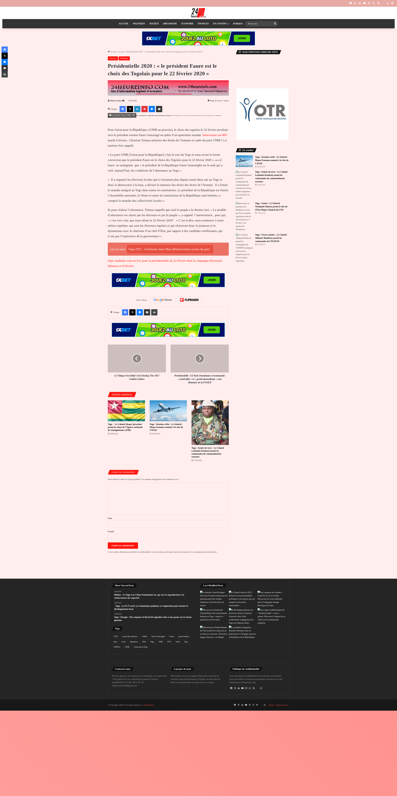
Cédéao (144, 636)
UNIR (127, 647)
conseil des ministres (129, 636)
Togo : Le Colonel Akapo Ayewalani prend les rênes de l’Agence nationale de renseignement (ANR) (125, 427)
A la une (121, 52)
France (171, 636)
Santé (178, 642)
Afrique (238, 23)
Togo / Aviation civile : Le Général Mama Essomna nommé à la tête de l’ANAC (166, 427)
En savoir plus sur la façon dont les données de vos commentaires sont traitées (184, 552)
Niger (152, 642)
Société (154, 23)
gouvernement (183, 636)
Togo (186, 642)
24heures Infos (116, 101)
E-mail (111, 531)
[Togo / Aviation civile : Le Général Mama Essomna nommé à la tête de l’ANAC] (168, 410)
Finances (203, 23)
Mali (144, 642)
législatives (134, 642)
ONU (169, 642)
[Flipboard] (189, 299)
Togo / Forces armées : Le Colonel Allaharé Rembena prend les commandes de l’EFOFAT (271, 238)
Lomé (123, 642)
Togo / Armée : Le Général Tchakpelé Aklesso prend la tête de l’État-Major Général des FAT (271, 206)
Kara (115, 642)
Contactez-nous (281, 705)
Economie (187, 23)
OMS (161, 642)
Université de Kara (141, 647)
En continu (220, 23)
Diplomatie (170, 23)
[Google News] (162, 300)
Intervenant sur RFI (215, 135)
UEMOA (117, 647)
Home (271, 705)
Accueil (124, 23)
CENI (116, 636)
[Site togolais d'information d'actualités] (198, 13)
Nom (110, 518)
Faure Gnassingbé (158, 636)
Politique (139, 23)
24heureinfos (148, 705)
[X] (235, 688)
